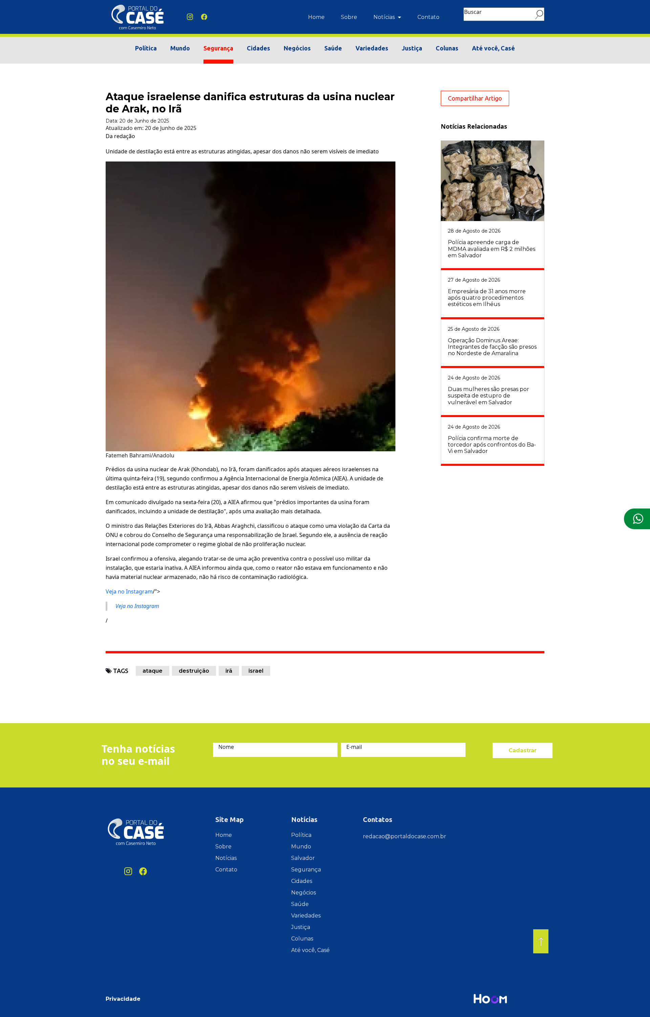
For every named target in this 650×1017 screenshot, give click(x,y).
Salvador (303, 858)
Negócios (297, 48)
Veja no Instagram (129, 591)
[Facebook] (204, 17)
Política (146, 48)
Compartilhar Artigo (475, 98)
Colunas (447, 48)
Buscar (473, 12)
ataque (152, 671)
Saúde (333, 48)
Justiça (412, 48)
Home (316, 17)
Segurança (218, 48)
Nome (226, 747)
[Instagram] (190, 17)
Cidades (258, 48)
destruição (194, 671)
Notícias (384, 17)
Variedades (371, 48)
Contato (428, 17)
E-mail (354, 747)
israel (255, 671)
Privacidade (123, 999)
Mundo (180, 48)
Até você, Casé (493, 48)
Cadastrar (522, 750)
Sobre (349, 17)
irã (228, 671)
